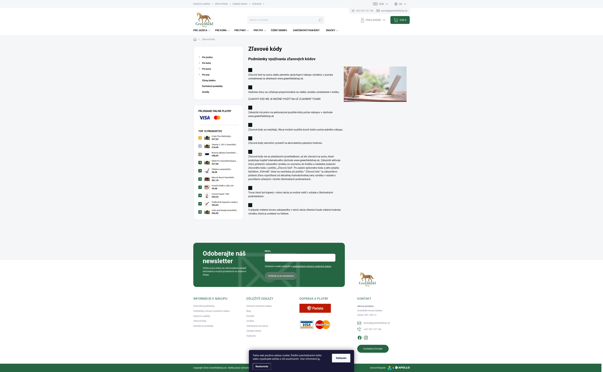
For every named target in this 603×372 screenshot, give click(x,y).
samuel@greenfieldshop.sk (377, 323)
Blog (248, 311)
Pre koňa (206, 63)
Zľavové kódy (221, 4)
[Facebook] (359, 337)
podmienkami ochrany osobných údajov (312, 266)
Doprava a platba (201, 4)
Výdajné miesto (239, 4)
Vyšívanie (256, 4)
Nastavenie (261, 366)
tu (319, 358)
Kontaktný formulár (373, 348)
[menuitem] (202, 30)
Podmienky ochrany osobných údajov (211, 311)
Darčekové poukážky (212, 86)
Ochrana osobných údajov (259, 306)
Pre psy (205, 74)
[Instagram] (366, 337)
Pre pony (206, 69)
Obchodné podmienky (204, 306)
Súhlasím (341, 358)
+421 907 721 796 (372, 329)
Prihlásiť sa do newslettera (281, 276)
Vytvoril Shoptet (378, 367)
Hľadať (320, 20)
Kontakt (250, 316)
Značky (205, 92)
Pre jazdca (207, 57)
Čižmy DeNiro (209, 80)
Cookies (250, 321)
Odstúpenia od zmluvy (257, 326)
